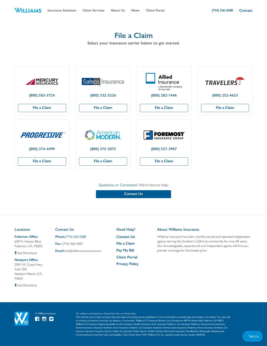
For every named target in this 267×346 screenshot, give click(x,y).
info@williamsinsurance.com (82, 250)
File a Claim (42, 107)
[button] (61, 10)
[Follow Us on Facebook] (37, 318)
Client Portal (126, 257)
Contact (245, 10)
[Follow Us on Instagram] (44, 318)
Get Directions (26, 252)
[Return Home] (27, 10)
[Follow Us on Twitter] (51, 318)
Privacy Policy (127, 264)
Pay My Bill (125, 250)
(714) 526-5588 (75, 236)
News (135, 10)
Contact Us (133, 193)
